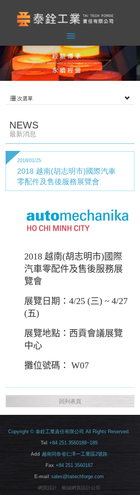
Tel (44, 443)
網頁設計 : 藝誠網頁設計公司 (69, 488)
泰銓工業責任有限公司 (70, 19)
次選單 (24, 98)
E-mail (41, 476)
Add (35, 454)
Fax (50, 465)
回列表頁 (70, 401)
